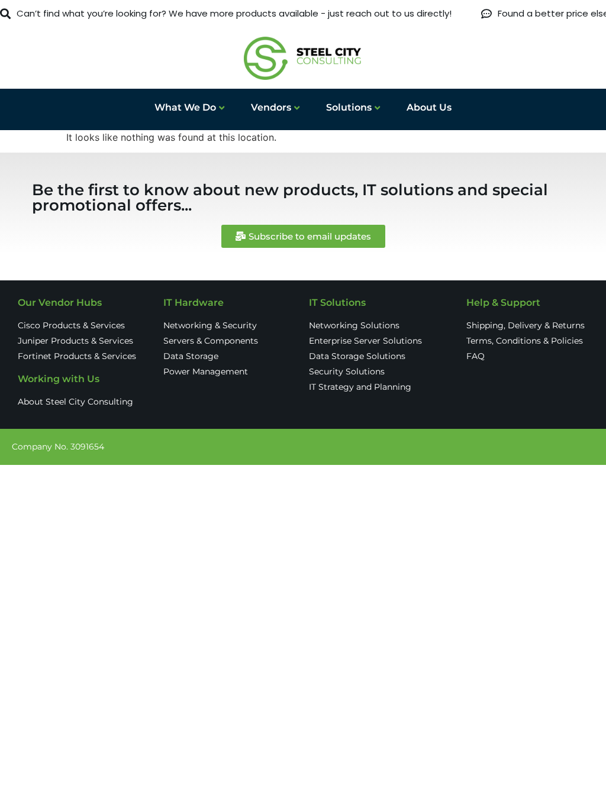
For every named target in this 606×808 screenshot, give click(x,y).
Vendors (271, 107)
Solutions (349, 107)
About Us (429, 107)
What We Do (185, 107)
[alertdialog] (303, 14)
